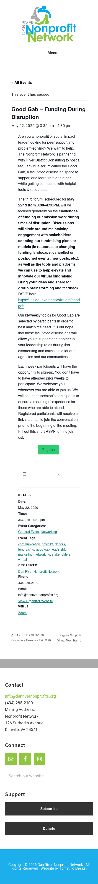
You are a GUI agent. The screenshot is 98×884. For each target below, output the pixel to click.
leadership (59, 549)
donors (60, 544)
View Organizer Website (35, 601)
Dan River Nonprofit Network (38, 571)
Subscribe (49, 809)
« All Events (21, 82)
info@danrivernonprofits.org (30, 696)
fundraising (26, 549)
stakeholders (61, 554)
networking (42, 554)
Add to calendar (42, 474)
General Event (28, 531)
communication (29, 544)
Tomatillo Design (73, 868)
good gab (43, 549)
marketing (25, 554)
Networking (49, 531)
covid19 (47, 544)
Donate (49, 828)
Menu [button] (52, 53)
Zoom (22, 612)
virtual (22, 559)
